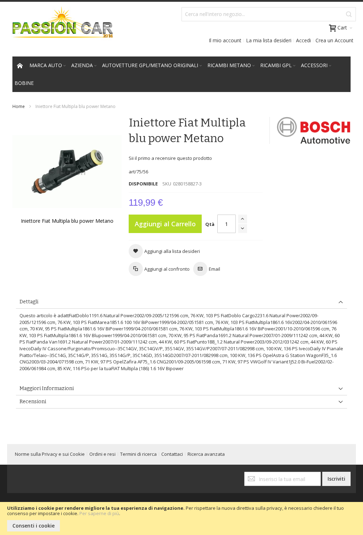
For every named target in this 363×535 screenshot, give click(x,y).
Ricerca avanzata (206, 454)
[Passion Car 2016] (60, 27)
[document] (181, 518)
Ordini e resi (102, 454)
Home (18, 106)
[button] (164, 251)
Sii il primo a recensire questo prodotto (170, 158)
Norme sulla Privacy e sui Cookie (50, 454)
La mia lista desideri (268, 40)
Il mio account (225, 40)
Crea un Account (334, 40)
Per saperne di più (99, 513)
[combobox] (269, 14)
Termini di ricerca (138, 454)
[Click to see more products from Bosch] (314, 130)
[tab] (181, 302)
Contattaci (172, 454)
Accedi (303, 40)
